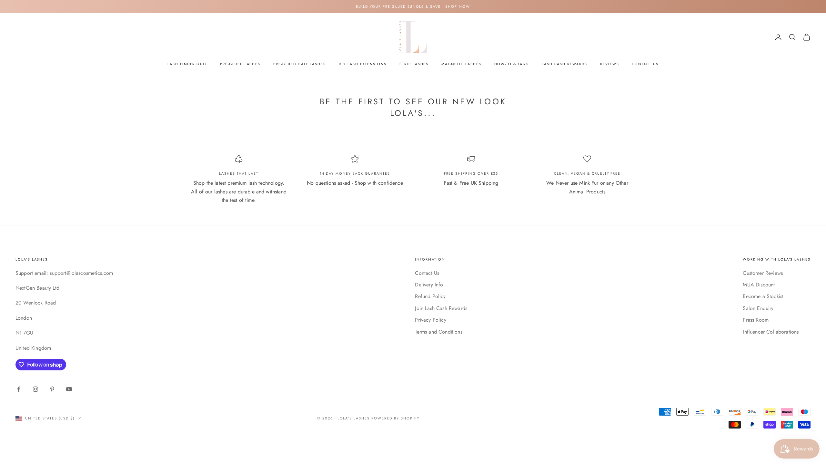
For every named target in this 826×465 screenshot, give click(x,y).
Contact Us (645, 64)
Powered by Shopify (395, 418)
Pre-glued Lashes (240, 64)
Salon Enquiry (758, 308)
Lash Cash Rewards (564, 64)
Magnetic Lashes (461, 64)
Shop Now (457, 6)
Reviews (609, 64)
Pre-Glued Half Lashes (299, 64)
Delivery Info (429, 284)
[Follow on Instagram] (35, 389)
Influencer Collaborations (771, 332)
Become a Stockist (763, 296)
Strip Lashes (413, 64)
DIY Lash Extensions (363, 64)
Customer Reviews (763, 273)
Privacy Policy (430, 320)
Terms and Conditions (438, 332)
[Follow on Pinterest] (52, 389)
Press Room (756, 320)
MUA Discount (759, 284)
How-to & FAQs (511, 64)
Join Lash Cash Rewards (441, 308)
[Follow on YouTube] (69, 389)
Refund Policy (430, 296)
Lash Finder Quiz (187, 64)
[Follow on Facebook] (18, 389)
